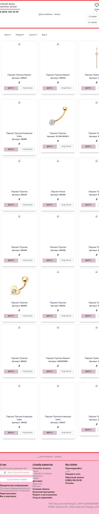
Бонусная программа (44, 492)
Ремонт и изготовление (45, 495)
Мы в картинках (8, 496)
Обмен (36, 478)
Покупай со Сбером (42, 473)
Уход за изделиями (42, 498)
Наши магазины (8, 493)
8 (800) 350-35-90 (9, 11)
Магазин (37, 486)
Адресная (37, 484)
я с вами (92, 22)
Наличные (38, 476)
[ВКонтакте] (67, 471)
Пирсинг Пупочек (58, 133)
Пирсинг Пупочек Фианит (19, 75)
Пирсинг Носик (58, 192)
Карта (35, 471)
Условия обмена (41, 489)
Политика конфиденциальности (15, 488)
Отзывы (93, 17)
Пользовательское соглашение (15, 491)
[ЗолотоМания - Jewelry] (49, 14)
